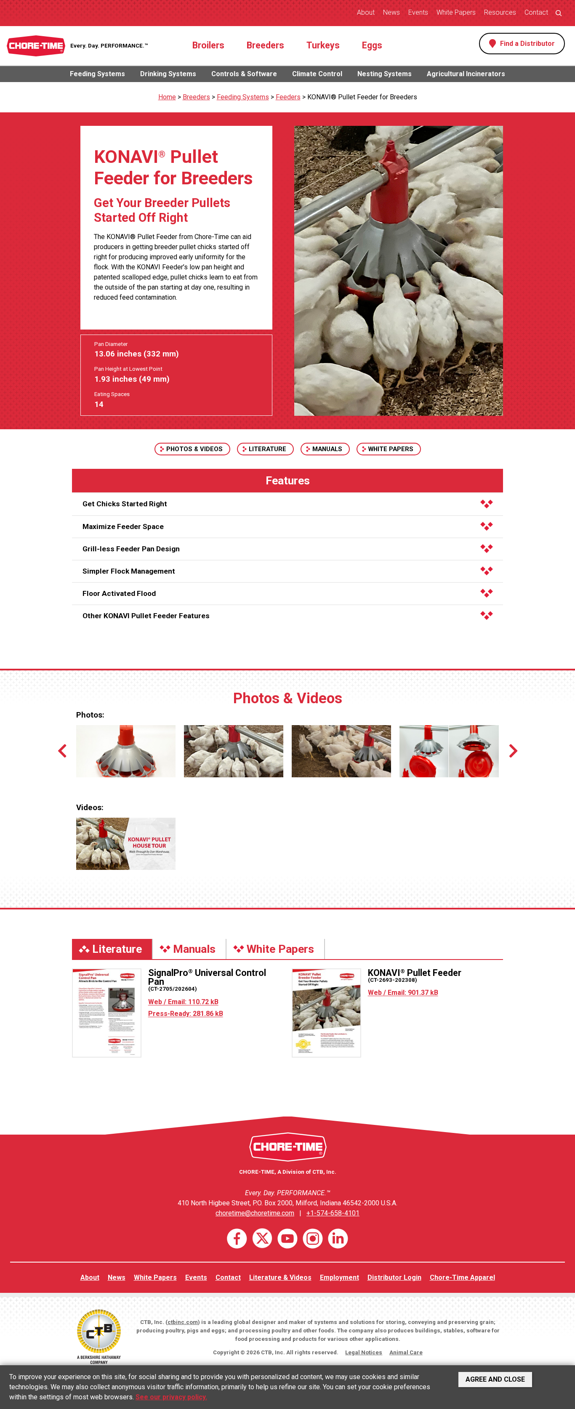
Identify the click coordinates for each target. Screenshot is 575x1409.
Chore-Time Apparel (462, 1277)
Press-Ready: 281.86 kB (185, 1014)
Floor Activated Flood (119, 593)
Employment (339, 1277)
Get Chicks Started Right (125, 504)
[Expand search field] (558, 13)
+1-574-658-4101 (332, 1213)
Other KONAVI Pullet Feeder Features (146, 615)
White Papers (456, 12)
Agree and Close (495, 1379)
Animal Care (406, 1352)
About (366, 12)
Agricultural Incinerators (466, 74)
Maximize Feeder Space (123, 526)
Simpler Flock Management (129, 571)
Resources (500, 12)
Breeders (265, 45)
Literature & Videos (280, 1277)
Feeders (288, 97)
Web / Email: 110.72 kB (183, 1002)
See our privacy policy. (171, 1397)
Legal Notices (363, 1352)
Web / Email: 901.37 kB (403, 993)
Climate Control (317, 74)
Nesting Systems (384, 74)
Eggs (372, 45)
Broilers (208, 45)
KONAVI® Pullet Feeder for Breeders (362, 97)
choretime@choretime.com (255, 1213)
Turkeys (323, 45)
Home (167, 97)
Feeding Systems (97, 74)
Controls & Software (244, 74)
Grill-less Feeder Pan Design (131, 549)
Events (418, 12)
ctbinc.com (183, 1322)
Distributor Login (394, 1277)
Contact (536, 12)
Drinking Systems (168, 74)
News (391, 12)
